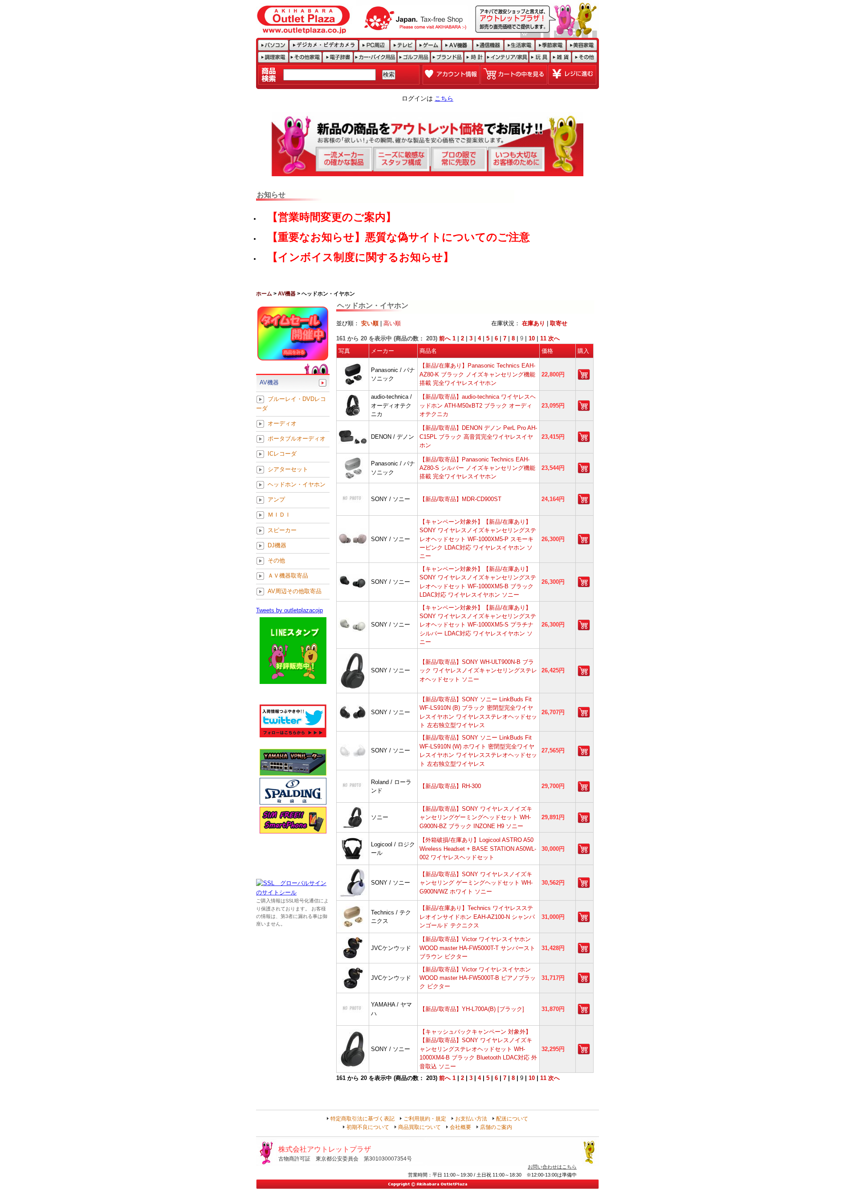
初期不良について (367, 1127)
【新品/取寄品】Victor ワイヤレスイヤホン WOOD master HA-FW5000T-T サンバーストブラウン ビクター (477, 948)
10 (532, 338)
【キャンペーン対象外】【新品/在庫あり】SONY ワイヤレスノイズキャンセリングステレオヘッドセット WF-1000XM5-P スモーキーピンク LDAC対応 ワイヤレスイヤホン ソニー (477, 539)
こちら (444, 98)
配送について (512, 1119)
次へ (554, 338)
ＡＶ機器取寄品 (288, 576)
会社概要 (460, 1127)
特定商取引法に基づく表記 (362, 1119)
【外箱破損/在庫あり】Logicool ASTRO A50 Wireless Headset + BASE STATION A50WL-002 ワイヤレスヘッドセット (477, 849)
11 (543, 338)
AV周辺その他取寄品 (295, 591)
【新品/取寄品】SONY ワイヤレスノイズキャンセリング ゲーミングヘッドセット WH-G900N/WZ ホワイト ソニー (476, 883)
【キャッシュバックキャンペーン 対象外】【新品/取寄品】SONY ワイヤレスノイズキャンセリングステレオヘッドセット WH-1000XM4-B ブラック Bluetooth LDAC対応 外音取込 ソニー (478, 1049)
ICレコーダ (282, 454)
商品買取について (419, 1127)
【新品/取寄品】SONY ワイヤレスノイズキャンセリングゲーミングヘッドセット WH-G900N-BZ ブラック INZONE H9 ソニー (475, 817)
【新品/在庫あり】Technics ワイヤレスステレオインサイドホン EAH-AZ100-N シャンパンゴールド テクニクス (477, 917)
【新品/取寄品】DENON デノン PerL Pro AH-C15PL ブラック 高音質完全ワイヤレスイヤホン (478, 437)
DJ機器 (277, 545)
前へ (445, 338)
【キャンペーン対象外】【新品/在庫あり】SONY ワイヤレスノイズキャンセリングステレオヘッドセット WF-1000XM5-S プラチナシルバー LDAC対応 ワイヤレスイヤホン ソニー (477, 625)
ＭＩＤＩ (279, 515)
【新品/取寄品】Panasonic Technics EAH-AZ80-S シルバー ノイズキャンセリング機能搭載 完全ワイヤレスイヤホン (477, 468)
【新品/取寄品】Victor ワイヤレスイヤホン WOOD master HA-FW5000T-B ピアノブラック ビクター (477, 978)
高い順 (392, 323)
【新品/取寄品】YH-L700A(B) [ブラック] (471, 1009)
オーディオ (282, 423)
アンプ (276, 500)
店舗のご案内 (496, 1127)
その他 (276, 561)
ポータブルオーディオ (297, 439)
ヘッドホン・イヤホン (297, 484)
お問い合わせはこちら (552, 1166)
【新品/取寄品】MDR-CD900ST (460, 499)
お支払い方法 (471, 1119)
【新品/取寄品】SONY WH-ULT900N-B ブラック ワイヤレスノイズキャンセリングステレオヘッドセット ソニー (478, 671)
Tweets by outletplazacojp (289, 610)
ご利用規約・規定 (424, 1119)
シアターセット (288, 469)
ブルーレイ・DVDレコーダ (291, 404)
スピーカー (282, 530)
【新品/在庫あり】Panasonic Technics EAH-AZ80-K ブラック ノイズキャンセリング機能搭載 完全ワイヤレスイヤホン (477, 374)
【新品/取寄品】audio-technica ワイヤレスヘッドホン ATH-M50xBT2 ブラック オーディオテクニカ (477, 405)
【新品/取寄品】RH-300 (450, 786)
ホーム (264, 294)
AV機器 (287, 294)
